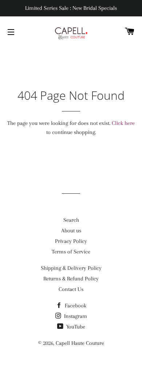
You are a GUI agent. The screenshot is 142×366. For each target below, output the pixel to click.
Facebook (74, 305)
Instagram (75, 316)
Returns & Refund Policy (71, 278)
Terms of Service (71, 251)
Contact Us (71, 289)
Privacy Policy (71, 241)
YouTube (75, 326)
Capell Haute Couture (80, 343)
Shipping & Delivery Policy (71, 268)
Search (71, 220)
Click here (123, 123)
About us (71, 230)
